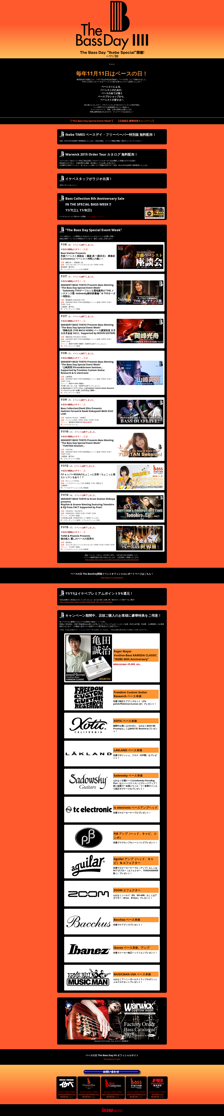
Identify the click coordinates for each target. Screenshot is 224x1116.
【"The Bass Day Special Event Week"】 (91, 120)
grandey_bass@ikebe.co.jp (89, 1094)
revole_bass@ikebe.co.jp (136, 1094)
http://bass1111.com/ (112, 1059)
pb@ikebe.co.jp (158, 1094)
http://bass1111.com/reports (112, 577)
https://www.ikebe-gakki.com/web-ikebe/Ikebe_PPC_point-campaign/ (86, 602)
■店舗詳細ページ (66, 1096)
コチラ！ (74, 185)
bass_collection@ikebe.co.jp (113, 1094)
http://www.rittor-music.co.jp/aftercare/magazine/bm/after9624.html (112, 560)
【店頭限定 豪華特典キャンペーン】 (136, 120)
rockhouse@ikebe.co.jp (67, 1094)
